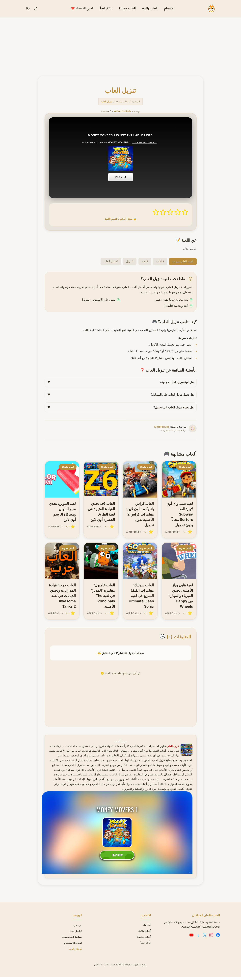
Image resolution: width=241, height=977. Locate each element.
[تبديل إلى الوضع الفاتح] (27, 8)
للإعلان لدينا (75, 949)
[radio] (185, 212)
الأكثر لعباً (106, 8)
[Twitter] (205, 935)
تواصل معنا (76, 931)
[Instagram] (211, 935)
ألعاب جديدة (127, 8)
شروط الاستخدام (73, 943)
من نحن (78, 925)
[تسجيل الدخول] (35, 8)
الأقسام (169, 8)
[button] (185, 212)
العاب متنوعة (122, 101)
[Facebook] (218, 935)
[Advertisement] (120, 42)
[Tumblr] (198, 935)
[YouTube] (191, 935)
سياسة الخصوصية (72, 937)
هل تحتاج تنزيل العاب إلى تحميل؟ (120, 407)
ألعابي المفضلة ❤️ (82, 8)
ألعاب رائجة (150, 8)
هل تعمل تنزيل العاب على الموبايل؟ (120, 394)
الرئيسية (136, 101)
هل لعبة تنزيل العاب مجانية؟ (120, 382)
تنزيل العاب (120, 741)
